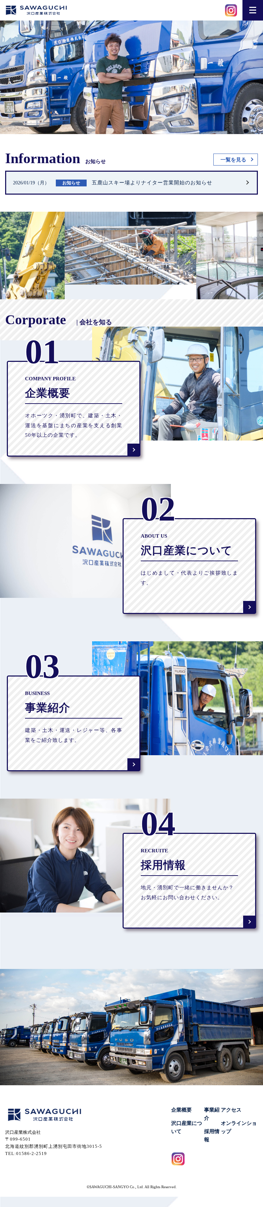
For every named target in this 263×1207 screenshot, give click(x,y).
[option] (97, 248)
